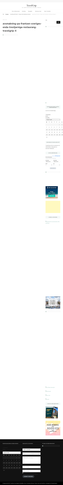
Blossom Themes (34, 483)
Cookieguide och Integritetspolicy (51, 483)
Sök (46, 20)
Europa (7, 14)
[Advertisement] (53, 207)
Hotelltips (24, 11)
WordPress (43, 483)
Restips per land (38, 11)
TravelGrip (31, 5)
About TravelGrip (47, 11)
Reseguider (30, 11)
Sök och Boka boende (16, 11)
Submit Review (28, 476)
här (54, 110)
